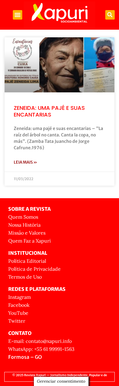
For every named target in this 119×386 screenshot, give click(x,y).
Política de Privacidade (34, 269)
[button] (18, 15)
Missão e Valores (26, 233)
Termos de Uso (25, 277)
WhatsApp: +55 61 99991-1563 (41, 349)
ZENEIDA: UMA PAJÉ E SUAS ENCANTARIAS (49, 111)
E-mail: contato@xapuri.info (40, 341)
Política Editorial (27, 261)
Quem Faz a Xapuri (29, 241)
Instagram (19, 297)
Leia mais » (25, 162)
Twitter (16, 321)
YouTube (18, 313)
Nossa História (24, 225)
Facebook (19, 305)
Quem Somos (23, 217)
